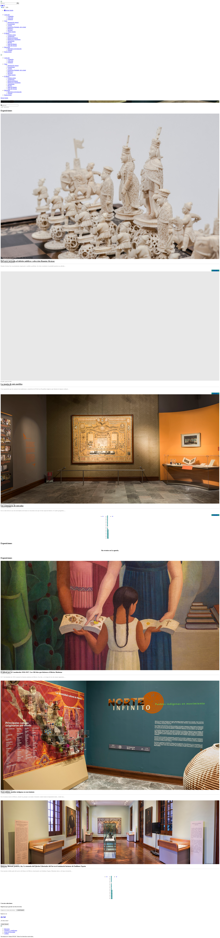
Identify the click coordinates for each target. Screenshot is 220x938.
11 (107, 532)
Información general (13, 22)
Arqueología (11, 41)
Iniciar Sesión (9, 10)
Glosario (10, 50)
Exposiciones (11, 24)
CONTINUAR (20, 910)
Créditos (6, 933)
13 (108, 535)
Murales (10, 42)
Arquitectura (11, 36)
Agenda (10, 25)
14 (108, 536)
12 (108, 533)
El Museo (6, 33)
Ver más (215, 270)
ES (3, 7)
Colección (7, 14)
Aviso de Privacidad (9, 932)
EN (7, 7)
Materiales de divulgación (14, 48)
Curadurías (10, 16)
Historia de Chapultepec (14, 39)
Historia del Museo (13, 38)
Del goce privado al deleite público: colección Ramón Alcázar (28, 261)
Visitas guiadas (12, 31)
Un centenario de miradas (12, 506)
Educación (7, 47)
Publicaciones (8, 52)
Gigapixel (10, 19)
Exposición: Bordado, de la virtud (17, 27)
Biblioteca (10, 28)
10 (108, 530)
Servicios (10, 30)
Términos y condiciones (10, 930)
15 (108, 538)
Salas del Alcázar (12, 45)
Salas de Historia (12, 44)
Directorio (7, 929)
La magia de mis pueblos (11, 384)
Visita (5, 21)
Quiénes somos (12, 35)
